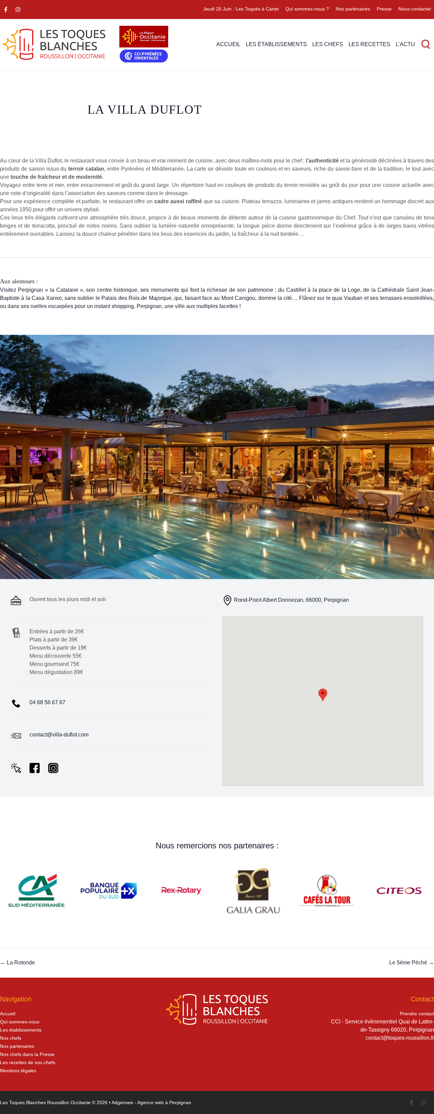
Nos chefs (10, 1038)
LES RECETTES (369, 44)
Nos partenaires (353, 9)
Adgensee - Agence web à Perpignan (151, 1102)
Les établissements (20, 1030)
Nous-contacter (414, 9)
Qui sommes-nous (19, 1021)
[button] (322, 695)
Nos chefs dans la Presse (27, 1054)
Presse (384, 9)
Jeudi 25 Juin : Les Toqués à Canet (241, 9)
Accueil (7, 1013)
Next (417, 457)
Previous (17, 457)
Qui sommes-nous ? (307, 9)
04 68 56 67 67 (47, 702)
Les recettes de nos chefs (27, 1062)
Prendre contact (417, 1013)
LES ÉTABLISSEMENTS (276, 44)
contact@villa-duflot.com (58, 734)
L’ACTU (405, 44)
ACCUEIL (228, 44)
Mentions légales (18, 1070)
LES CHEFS (327, 44)
